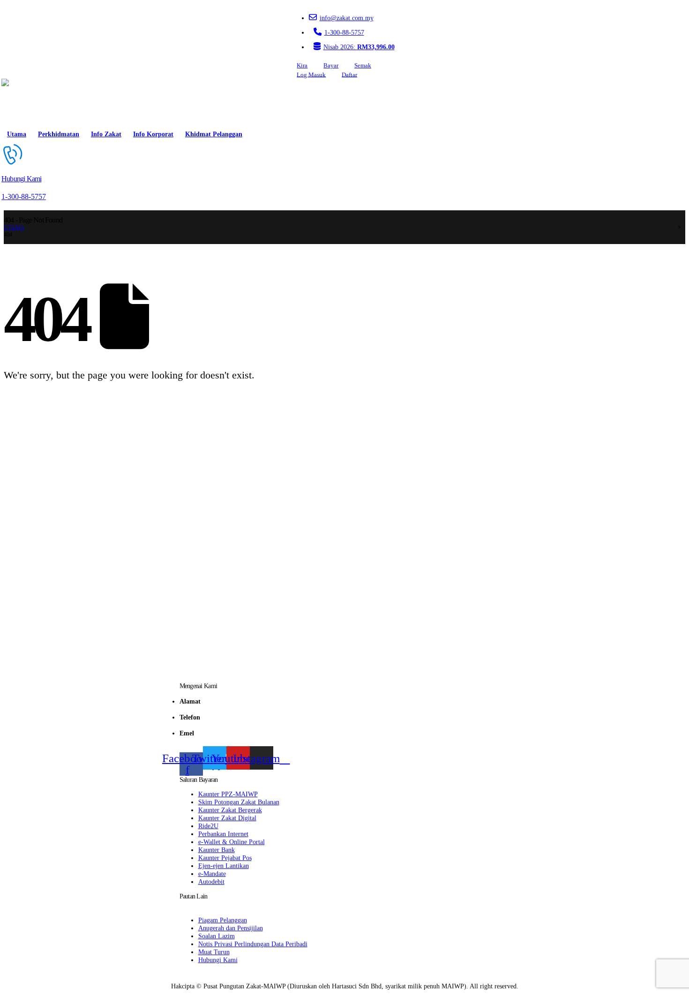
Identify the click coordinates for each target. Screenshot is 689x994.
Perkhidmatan (58, 134)
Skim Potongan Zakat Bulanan (238, 802)
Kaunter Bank (216, 849)
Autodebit (211, 881)
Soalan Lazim (216, 936)
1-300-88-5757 (344, 32)
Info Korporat (153, 134)
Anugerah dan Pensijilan (230, 928)
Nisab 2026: (359, 47)
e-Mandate (212, 873)
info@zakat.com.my (347, 18)
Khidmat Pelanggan (213, 134)
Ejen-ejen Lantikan (223, 865)
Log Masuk (311, 74)
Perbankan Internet (223, 834)
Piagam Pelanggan (222, 920)
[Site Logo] (28, 102)
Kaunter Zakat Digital (227, 818)
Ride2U (208, 826)
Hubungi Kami (218, 960)
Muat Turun (214, 952)
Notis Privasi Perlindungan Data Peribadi (252, 944)
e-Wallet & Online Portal (231, 842)
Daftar (349, 74)
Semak (362, 65)
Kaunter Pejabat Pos (225, 857)
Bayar (330, 65)
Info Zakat (106, 134)
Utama (16, 134)
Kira (302, 65)
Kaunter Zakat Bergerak (230, 810)
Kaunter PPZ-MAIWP (228, 794)
